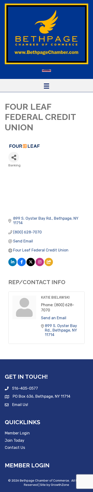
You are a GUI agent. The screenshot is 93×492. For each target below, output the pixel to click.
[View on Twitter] (30, 265)
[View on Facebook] (21, 265)
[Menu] (46, 86)
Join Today (14, 440)
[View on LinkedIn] (12, 265)
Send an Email (53, 318)
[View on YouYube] (49, 265)
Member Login (17, 433)
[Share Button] (13, 157)
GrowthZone (60, 485)
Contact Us (15, 447)
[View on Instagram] (40, 265)
